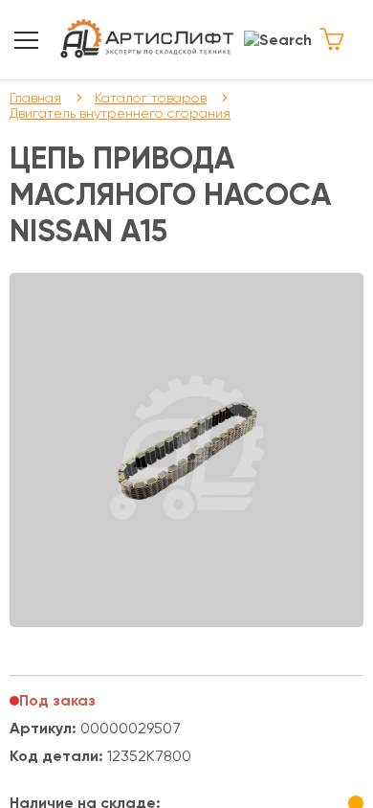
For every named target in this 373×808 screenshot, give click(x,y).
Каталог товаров (151, 97)
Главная (35, 97)
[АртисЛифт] (147, 40)
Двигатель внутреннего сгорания (120, 113)
